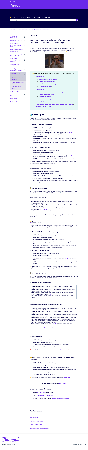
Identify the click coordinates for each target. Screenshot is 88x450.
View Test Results (34, 417)
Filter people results (45, 96)
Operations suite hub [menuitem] (16, 40)
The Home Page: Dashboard (36, 421)
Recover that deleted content (60, 398)
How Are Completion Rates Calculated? (39, 428)
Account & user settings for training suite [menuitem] (15, 45)
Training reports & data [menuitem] (15, 74)
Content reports (40, 76)
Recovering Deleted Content (59, 350)
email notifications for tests (46, 395)
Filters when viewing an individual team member (53, 99)
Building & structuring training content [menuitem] (16, 54)
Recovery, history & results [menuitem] (17, 87)
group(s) (54, 324)
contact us (62, 383)
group (70, 132)
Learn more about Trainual (43, 106)
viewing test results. (47, 328)
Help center (13, 30)
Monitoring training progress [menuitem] (18, 78)
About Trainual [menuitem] (14, 101)
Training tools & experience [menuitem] (14, 65)
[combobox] (43, 20)
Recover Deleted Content (36, 424)
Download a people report (46, 94)
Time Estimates (33, 414)
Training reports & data (24, 30)
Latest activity (40, 102)
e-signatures (41, 392)
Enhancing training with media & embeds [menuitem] (16, 69)
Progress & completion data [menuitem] (18, 83)
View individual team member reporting (51, 92)
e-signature (66, 377)
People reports (40, 89)
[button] (25, 36)
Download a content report (47, 81)
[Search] (77, 20)
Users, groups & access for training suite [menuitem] (16, 50)
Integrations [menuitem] (13, 98)
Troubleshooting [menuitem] (14, 91)
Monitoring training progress (41, 30)
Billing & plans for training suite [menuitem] (15, 94)
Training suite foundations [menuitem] (13, 37)
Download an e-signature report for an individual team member (54, 104)
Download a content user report (48, 84)
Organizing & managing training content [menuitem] (15, 60)
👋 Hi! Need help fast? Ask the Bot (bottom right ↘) (30, 17)
